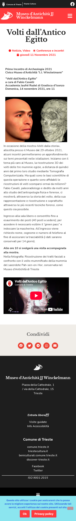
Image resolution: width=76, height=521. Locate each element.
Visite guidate (38, 422)
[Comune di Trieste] (3, 4)
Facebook (38, 466)
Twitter (38, 470)
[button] (21, 345)
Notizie (16, 51)
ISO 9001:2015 (38, 478)
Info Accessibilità (38, 426)
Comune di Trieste (13, 4)
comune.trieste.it (38, 447)
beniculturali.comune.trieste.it (38, 455)
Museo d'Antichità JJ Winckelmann (35, 16)
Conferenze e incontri (50, 51)
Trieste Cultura (30, 4)
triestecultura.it (38, 451)
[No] (70, 508)
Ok (25, 514)
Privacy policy (43, 514)
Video (26, 51)
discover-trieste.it (38, 460)
